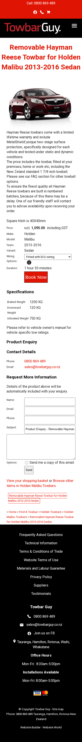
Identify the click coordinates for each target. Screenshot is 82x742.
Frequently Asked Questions (41, 535)
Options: (12, 462)
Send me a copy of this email (51, 462)
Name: (11, 400)
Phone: (11, 361)
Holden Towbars (50, 512)
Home (12, 512)
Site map (58, 709)
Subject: (12, 427)
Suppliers (41, 585)
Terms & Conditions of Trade (41, 551)
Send (29, 470)
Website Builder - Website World (41, 727)
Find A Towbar (28, 512)
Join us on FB (44, 633)
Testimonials (41, 594)
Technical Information (41, 543)
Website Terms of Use (41, 560)
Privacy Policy (41, 577)
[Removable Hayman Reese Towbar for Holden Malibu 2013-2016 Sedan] (41, 129)
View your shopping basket (27, 481)
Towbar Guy (42, 709)
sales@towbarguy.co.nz (42, 367)
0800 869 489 (35, 361)
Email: (10, 367)
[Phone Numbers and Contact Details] (42, 12)
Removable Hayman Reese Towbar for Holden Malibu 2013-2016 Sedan (37, 498)
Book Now (36, 277)
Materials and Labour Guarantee (41, 568)
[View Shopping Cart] (48, 12)
